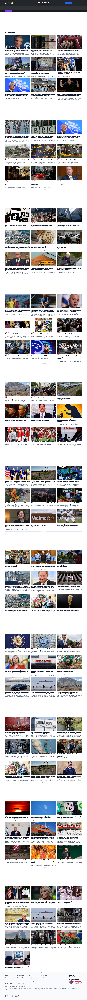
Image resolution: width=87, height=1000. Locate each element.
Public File (42, 977)
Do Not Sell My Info (44, 981)
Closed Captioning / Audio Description (32, 978)
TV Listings (7, 975)
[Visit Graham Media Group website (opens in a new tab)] (8, 996)
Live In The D (50, 8)
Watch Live (15, 8)
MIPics (59, 8)
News (6, 8)
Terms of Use (19, 981)
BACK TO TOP (43, 972)
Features (40, 8)
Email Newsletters (20, 975)
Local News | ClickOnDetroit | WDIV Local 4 (29, 10)
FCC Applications (8, 983)
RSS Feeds (30, 975)
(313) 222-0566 (23, 986)
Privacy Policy (31, 981)
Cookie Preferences (20, 983)
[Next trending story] (80, 11)
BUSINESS (10, 33)
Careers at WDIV (20, 977)
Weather (24, 8)
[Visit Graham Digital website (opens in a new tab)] (15, 996)
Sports (32, 8)
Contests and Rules (43, 975)
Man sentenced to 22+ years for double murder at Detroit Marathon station (54, 10)
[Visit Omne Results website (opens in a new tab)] (75, 982)
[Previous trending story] (78, 11)
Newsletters (78, 8)
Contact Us (67, 8)
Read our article (41, 989)
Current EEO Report (9, 981)
